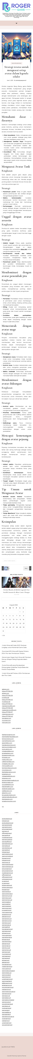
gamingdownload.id (8, 971)
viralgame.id (5, 1020)
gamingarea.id (6, 906)
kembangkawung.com (9, 768)
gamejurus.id (6, 948)
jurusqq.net (5, 697)
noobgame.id (6, 1018)
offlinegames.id (7, 833)
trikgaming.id (6, 860)
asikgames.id (6, 943)
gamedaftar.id (6, 1012)
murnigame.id (6, 954)
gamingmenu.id (7, 900)
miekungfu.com (7, 759)
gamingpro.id (6, 977)
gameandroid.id (7, 825)
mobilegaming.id (7, 873)
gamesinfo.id (6, 835)
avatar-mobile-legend (9, 560)
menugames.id (6, 935)
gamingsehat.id (7, 981)
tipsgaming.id (6, 858)
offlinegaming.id (7, 877)
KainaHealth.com (7, 786)
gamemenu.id (6, 950)
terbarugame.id (7, 885)
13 (13, 619)
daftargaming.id (7, 983)
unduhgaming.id (7, 979)
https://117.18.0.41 (7, 704)
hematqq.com (6, 718)
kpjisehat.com (6, 774)
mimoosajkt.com (7, 766)
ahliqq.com (5, 693)
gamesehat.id (6, 1014)
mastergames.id (7, 966)
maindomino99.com (8, 706)
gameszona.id (6, 931)
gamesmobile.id (7, 839)
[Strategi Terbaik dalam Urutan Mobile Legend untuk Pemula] (5, 568)
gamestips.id (6, 846)
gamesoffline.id (7, 841)
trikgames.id (6, 852)
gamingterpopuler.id (8, 991)
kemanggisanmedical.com (10, 780)
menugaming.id (7, 912)
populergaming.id (7, 987)
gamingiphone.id (7, 854)
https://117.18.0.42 (7, 699)
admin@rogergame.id (21, 80)
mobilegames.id (7, 837)
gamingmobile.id (7, 856)
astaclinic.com (6, 793)
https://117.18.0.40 (7, 716)
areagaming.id (6, 914)
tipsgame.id (5, 889)
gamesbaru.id (6, 998)
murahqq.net (6, 701)
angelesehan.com (7, 753)
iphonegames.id (7, 829)
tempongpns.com (8, 739)
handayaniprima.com (9, 745)
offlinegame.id (6, 875)
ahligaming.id (6, 933)
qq (3, 806)
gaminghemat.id (7, 893)
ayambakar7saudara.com (10, 736)
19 (10, 623)
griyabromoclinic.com (9, 801)
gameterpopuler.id (8, 1016)
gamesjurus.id (6, 923)
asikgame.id (5, 962)
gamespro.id (6, 996)
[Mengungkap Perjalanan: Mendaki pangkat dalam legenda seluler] (27, 568)
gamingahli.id (6, 904)
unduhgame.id (6, 1023)
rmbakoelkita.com (8, 751)
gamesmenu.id (6, 918)
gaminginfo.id (6, 891)
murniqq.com (6, 720)
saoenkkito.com (7, 743)
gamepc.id (5, 831)
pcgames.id (5, 883)
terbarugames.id (7, 887)
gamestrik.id (6, 850)
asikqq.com (5, 689)
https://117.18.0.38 (7, 708)
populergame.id (7, 1025)
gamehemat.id (6, 941)
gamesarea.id (6, 956)
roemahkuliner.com (8, 741)
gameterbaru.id (7, 848)
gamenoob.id (6, 1002)
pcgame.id (5, 881)
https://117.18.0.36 (7, 691)
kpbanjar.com (6, 778)
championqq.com (7, 714)
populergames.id (7, 1004)
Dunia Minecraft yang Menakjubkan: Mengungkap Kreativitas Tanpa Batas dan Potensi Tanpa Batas (15, 667)
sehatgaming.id (7, 985)
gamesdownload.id (8, 1000)
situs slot (24, 249)
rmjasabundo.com (8, 764)
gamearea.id (6, 958)
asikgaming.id (6, 916)
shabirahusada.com (8, 788)
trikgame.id (5, 821)
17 (3, 623)
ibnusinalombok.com (9, 795)
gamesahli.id (6, 927)
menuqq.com (6, 722)
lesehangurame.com (8, 734)
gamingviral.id (6, 975)
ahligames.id (6, 939)
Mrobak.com (6, 757)
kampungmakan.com (9, 747)
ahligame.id (5, 960)
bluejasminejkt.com (8, 755)
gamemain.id (6, 946)
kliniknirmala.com (7, 782)
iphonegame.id (7, 869)
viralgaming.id (6, 989)
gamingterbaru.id (7, 866)
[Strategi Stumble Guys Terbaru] (16, 7)
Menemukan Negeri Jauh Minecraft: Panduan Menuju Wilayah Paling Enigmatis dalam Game (16, 659)
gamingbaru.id (6, 973)
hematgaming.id (7, 929)
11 (6, 619)
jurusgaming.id (6, 910)
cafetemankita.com (8, 761)
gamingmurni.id (7, 896)
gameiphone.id (7, 827)
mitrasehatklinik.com (8, 776)
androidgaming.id (7, 823)
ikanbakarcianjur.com (9, 772)
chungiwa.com (6, 770)
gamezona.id (6, 952)
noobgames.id (6, 1008)
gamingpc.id (6, 862)
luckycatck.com (7, 749)
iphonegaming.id (7, 871)
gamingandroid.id (7, 864)
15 (20, 619)
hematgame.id (6, 964)
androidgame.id (7, 818)
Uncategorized (16, 63)
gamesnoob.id (6, 993)
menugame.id (6, 968)
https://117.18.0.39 (7, 695)
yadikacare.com (7, 791)
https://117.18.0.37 (7, 712)
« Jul (3, 635)
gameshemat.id (7, 937)
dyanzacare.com (7, 799)
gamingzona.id (6, 908)
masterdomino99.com (9, 710)
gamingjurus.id (6, 898)
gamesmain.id (6, 925)
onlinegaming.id (7, 879)
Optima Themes (21, 1055)
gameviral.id (5, 1010)
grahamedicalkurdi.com (9, 797)
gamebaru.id (6, 1006)
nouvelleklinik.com (8, 784)
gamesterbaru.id (7, 843)
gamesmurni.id (6, 920)
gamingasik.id (6, 902)
